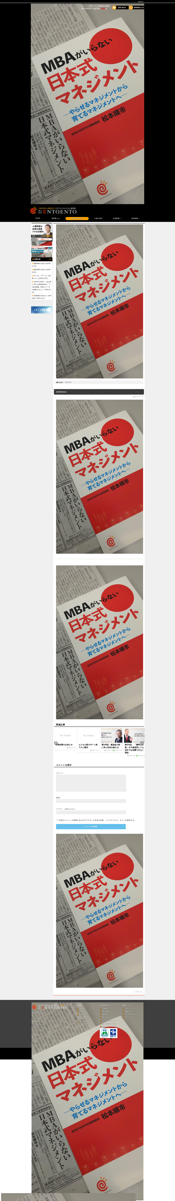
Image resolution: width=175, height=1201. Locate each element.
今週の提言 (98, 218)
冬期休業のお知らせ (64, 745)
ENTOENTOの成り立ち (132, 1014)
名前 (58, 798)
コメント (59, 773)
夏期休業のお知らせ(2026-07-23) (41, 265)
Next (142, 743)
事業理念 (104, 1014)
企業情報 (116, 218)
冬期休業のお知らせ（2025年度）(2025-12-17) (41, 297)
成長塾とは (56, 218)
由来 (103, 1017)
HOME (37, 218)
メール (58, 809)
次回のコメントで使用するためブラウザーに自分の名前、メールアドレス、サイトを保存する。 (97, 820)
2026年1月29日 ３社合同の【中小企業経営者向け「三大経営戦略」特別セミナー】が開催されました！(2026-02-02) (41, 287)
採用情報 (134, 218)
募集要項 (127, 1011)
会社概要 (104, 1008)
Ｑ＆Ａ (126, 1017)
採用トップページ (130, 1008)
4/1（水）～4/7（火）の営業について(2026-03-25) (41, 277)
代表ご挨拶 (105, 1011)
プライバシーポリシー (109, 1020)
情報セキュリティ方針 (109, 1026)
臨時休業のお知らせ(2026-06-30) (41, 271)
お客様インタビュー (85, 1014)
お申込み (81, 1011)
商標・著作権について (109, 1023)
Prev (56, 743)
